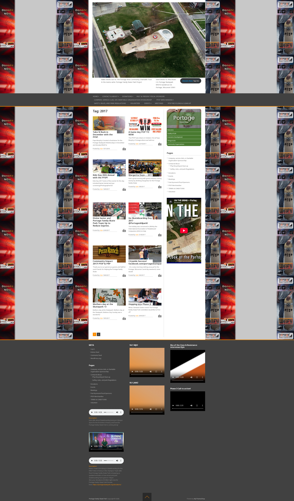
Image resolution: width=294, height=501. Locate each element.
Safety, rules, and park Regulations (110, 103)
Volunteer (135, 103)
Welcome (170, 130)
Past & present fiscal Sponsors (151, 96)
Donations (127, 96)
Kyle (101, 149)
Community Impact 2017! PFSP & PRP (103, 262)
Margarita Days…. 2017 (140, 175)
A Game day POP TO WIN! (139, 133)
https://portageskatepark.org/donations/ (107, 485)
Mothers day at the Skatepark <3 (103, 305)
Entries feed (95, 352)
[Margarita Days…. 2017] (145, 167)
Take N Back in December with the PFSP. (103, 134)
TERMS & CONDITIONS (176, 188)
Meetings (159, 103)
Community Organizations (175, 144)
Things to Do (171, 141)
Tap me (190, 81)
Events (147, 103)
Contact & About (110, 96)
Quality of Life (171, 133)
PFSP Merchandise (164, 100)
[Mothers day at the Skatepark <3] (109, 297)
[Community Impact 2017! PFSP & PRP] (109, 253)
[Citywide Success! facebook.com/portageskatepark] (145, 253)
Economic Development (175, 137)
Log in (93, 349)
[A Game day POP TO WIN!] (145, 124)
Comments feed (96, 355)
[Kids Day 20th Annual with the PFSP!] (109, 167)
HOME (95, 96)
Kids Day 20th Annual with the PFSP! (103, 176)
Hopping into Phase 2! (140, 304)
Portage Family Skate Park (98, 499)
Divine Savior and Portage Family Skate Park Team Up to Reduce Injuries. (104, 222)
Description (93, 418)
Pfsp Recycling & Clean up (179, 103)
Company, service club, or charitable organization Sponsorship (123, 100)
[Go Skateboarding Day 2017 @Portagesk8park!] (145, 210)
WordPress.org (96, 358)
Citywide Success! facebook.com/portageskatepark (146, 262)
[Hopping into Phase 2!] (145, 297)
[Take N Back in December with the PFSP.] (109, 124)
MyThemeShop (199, 499)
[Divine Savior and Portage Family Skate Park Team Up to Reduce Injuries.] (109, 210)
